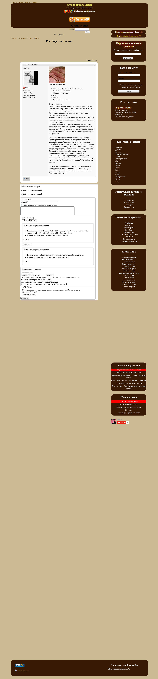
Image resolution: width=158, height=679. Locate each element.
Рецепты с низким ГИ (129, 241)
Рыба (117, 170)
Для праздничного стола (129, 234)
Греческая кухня (129, 262)
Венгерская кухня (128, 259)
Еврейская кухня (129, 266)
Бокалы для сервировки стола (129, 413)
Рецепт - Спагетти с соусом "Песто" (129, 372)
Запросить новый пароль (131, 87)
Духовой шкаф (128, 200)
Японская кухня (129, 287)
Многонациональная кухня (129, 273)
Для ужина (129, 237)
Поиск (72, 29)
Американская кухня (129, 257)
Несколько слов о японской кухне (128, 407)
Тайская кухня (128, 278)
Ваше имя (26, 199)
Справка (26, 240)
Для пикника (129, 232)
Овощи (118, 163)
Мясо (37, 38)
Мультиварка (129, 202)
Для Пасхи (129, 223)
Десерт (117, 150)
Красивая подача (129, 239)
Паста (117, 165)
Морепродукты (121, 159)
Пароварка (129, 205)
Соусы (117, 174)
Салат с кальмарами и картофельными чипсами (128, 380)
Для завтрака (128, 228)
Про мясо (128, 410)
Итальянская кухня (129, 269)
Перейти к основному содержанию (24, 2)
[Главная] (79, 5)
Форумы (22, 38)
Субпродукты (120, 177)
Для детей (128, 225)
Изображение (26, 273)
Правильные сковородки (129, 401)
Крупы (117, 156)
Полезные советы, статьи (124, 117)
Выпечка (118, 147)
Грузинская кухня (128, 264)
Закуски (118, 152)
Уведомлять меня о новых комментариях (40, 205)
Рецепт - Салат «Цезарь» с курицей (129, 383)
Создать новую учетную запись (130, 85)
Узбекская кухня (129, 280)
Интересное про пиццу (128, 404)
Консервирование (122, 154)
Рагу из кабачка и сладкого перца (129, 370)
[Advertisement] (59, 52)
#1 (94, 65)
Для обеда (128, 230)
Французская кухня (129, 284)
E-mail (24, 202)
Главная (14, 38)
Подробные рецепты (123, 108)
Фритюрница (129, 207)
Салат (117, 172)
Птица (117, 168)
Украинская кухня (128, 282)
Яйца (117, 181)
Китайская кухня (129, 271)
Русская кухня (129, 275)
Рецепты (30, 38)
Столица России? (30, 292)
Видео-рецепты (121, 110)
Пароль (122, 78)
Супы (117, 179)
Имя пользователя (126, 72)
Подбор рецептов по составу (125, 112)
